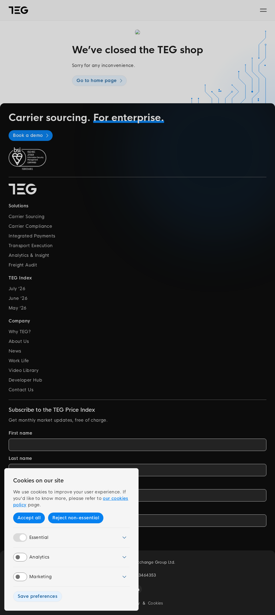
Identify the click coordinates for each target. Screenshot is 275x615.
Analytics (39, 557)
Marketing (40, 577)
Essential (39, 537)
